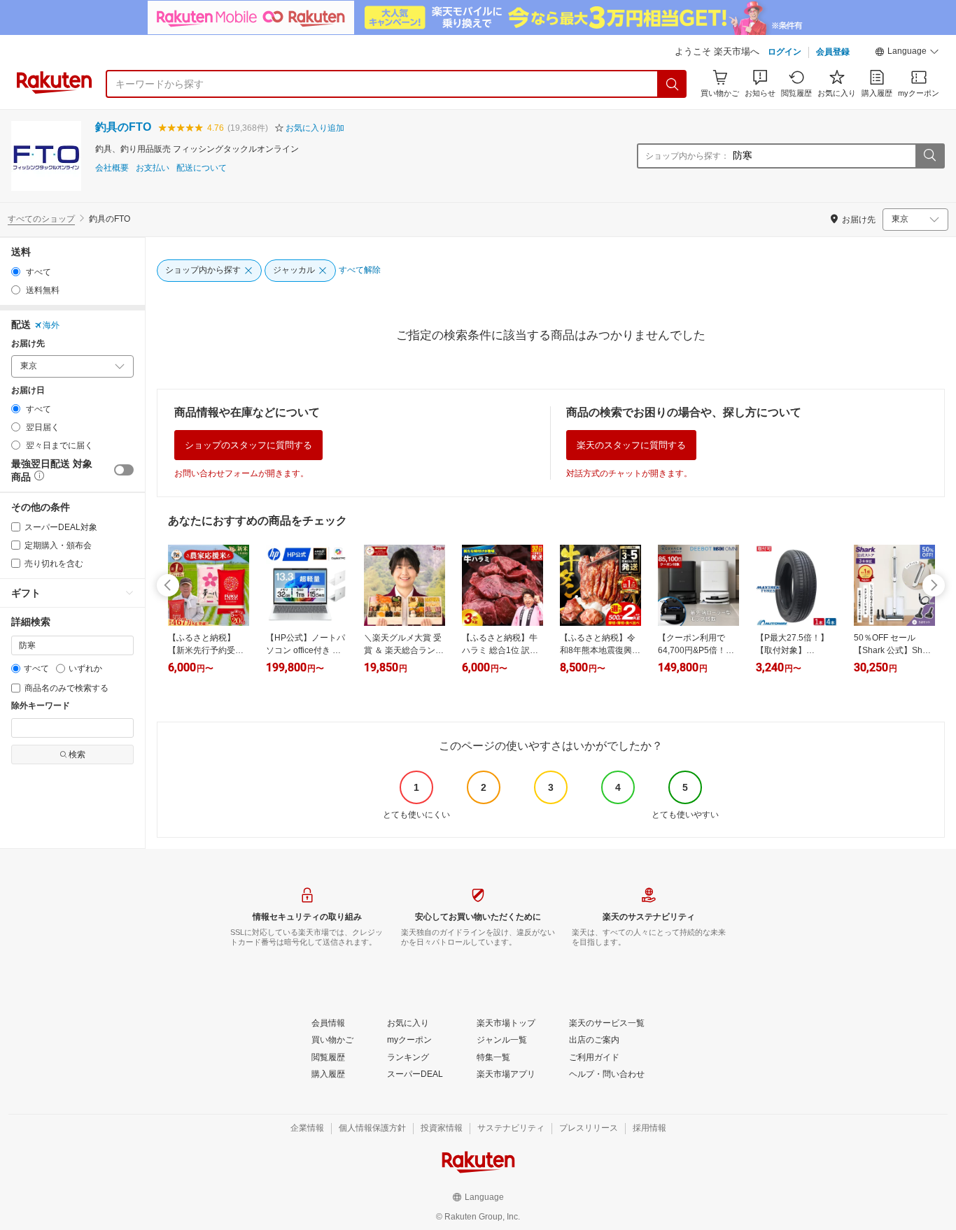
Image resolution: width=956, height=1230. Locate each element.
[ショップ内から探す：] (929, 156)
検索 (77, 754)
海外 (51, 325)
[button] (907, 53)
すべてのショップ (41, 219)
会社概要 (112, 168)
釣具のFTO (123, 127)
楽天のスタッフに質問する (631, 445)
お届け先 (28, 343)
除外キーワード (40, 705)
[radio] (15, 271)
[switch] (124, 469)
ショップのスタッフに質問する (248, 445)
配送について (201, 168)
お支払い (152, 168)
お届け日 (28, 390)
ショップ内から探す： (687, 156)
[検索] (673, 84)
